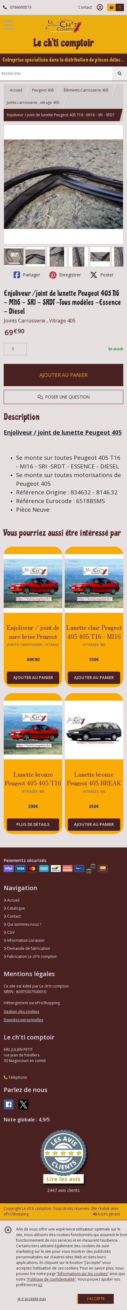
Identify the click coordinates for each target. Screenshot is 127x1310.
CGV (10, 932)
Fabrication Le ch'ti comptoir (31, 956)
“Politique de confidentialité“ (51, 1279)
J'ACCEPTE (95, 1298)
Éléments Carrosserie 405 (86, 90)
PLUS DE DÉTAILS (33, 824)
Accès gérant (108, 1214)
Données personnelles (23, 1019)
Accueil (16, 90)
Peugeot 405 (43, 90)
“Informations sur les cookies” (83, 1273)
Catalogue (15, 908)
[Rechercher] (119, 73)
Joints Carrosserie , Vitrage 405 (40, 320)
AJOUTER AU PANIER (63, 375)
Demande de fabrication (28, 948)
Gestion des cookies (21, 1011)
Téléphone (17, 1077)
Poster (106, 275)
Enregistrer (69, 275)
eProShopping (16, 1214)
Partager (31, 275)
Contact (85, 7)
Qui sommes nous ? (23, 924)
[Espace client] (99, 7)
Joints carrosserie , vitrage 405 (33, 102)
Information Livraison (25, 940)
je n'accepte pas (32, 1298)
